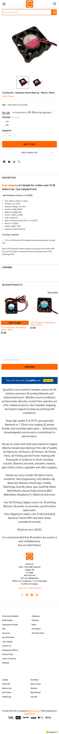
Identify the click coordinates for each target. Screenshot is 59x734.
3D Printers (36, 629)
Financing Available (10, 616)
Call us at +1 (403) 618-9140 (29, 588)
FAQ (4, 629)
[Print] (14, 162)
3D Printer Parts (38, 633)
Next (56, 313)
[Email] (9, 162)
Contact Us (6, 646)
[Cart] (55, 4)
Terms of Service (9, 659)
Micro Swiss (36, 684)
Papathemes (29, 714)
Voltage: (11, 117)
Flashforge (6, 697)
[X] (19, 162)
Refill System (7, 620)
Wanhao (34, 688)
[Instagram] (27, 595)
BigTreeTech (36, 692)
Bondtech (35, 680)
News (37, 545)
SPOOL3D (6, 684)
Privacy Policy (7, 654)
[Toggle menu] (4, 4)
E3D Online (6, 692)
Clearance (36, 616)
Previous (3, 313)
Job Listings (7, 642)
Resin (34, 625)
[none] (29, 46)
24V (7, 125)
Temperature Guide (10, 625)
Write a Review (8, 96)
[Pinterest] (37, 595)
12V (7, 122)
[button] (32, 112)
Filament (35, 620)
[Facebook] (4, 162)
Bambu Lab (7, 688)
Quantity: (7, 131)
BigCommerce (34, 711)
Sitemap (5, 663)
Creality (5, 680)
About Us (6, 633)
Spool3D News (8, 637)
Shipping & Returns (10, 650)
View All (34, 697)
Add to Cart (15, 323)
